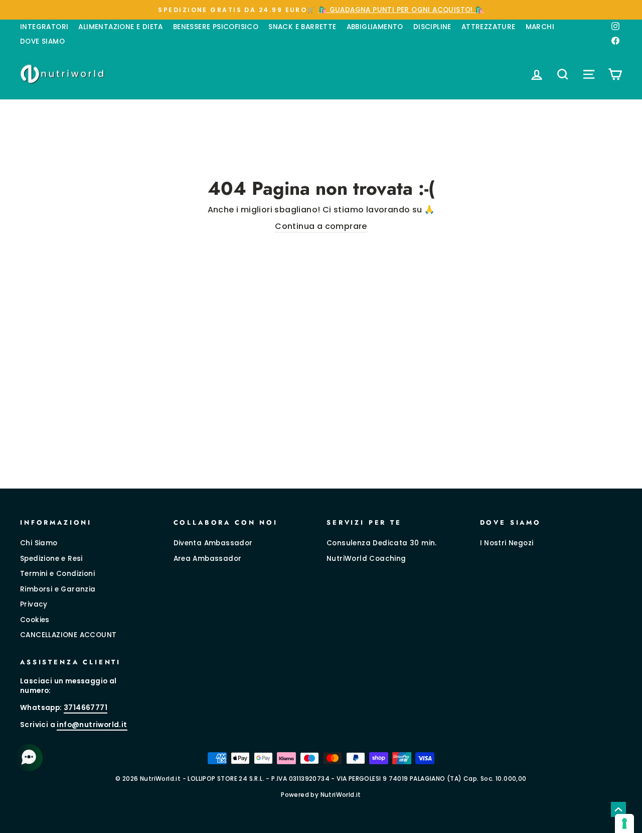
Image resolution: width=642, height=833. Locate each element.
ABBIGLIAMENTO (375, 27)
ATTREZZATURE (488, 27)
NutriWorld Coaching (366, 558)
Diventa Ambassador (213, 543)
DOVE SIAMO (42, 41)
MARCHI (540, 27)
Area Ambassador (208, 558)
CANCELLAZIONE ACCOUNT (68, 635)
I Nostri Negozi (507, 543)
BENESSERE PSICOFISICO (215, 27)
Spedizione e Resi (51, 558)
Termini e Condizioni (57, 573)
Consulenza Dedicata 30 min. (382, 543)
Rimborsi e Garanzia (58, 589)
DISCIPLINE (432, 27)
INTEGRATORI (44, 27)
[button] (30, 758)
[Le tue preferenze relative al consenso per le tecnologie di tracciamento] (624, 823)
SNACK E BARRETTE (302, 27)
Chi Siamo (39, 543)
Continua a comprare (321, 226)
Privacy (34, 604)
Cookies (35, 620)
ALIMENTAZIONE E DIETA (120, 27)
